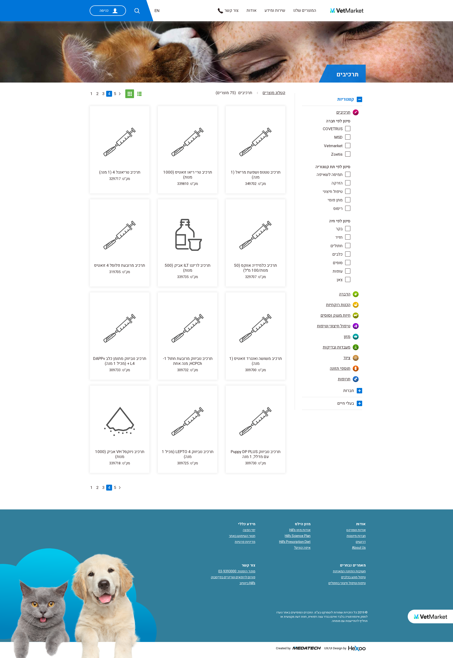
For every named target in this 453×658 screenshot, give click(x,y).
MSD (338, 137)
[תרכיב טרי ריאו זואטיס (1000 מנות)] (187, 142)
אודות (251, 10)
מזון (347, 337)
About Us (359, 547)
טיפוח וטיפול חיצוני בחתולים (347, 583)
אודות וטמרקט (356, 530)
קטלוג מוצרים (274, 93)
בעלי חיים (345, 403)
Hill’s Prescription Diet (294, 541)
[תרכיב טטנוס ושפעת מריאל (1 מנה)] (255, 142)
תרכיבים (343, 112)
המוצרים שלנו (304, 10)
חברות (348, 390)
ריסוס (338, 209)
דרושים (361, 541)
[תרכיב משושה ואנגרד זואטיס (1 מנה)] (255, 329)
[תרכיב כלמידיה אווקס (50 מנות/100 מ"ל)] (255, 235)
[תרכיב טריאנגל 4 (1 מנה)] (119, 142)
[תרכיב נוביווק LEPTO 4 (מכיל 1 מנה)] (187, 422)
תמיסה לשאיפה (330, 175)
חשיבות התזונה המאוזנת (349, 571)
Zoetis (337, 154)
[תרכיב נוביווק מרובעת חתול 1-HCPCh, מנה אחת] (187, 329)
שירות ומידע (274, 10)
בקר (339, 229)
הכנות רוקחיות (338, 305)
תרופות (344, 379)
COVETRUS (333, 129)
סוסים (338, 263)
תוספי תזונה (340, 368)
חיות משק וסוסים (335, 315)
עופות (338, 271)
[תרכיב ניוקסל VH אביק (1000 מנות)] (119, 422)
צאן (340, 280)
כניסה (104, 10)
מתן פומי (335, 200)
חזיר (339, 237)
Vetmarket (333, 146)
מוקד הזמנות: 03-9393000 (236, 571)
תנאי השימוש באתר (242, 535)
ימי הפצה (249, 530)
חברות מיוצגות (356, 535)
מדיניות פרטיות (245, 541)
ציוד (346, 358)
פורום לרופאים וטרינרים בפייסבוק (233, 577)
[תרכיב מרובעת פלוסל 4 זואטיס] (119, 235)
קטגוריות (345, 99)
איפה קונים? (302, 547)
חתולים (337, 246)
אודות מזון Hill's (299, 530)
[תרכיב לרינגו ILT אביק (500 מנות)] (187, 235)
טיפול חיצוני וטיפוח (333, 326)
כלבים (337, 254)
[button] (137, 10)
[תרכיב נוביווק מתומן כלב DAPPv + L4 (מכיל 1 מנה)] (119, 329)
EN (157, 11)
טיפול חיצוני (333, 192)
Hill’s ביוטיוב (247, 583)
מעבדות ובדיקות (336, 347)
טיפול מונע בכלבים (353, 577)
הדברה (344, 294)
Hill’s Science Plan (297, 535)
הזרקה (337, 183)
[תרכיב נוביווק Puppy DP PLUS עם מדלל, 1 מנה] (255, 422)
